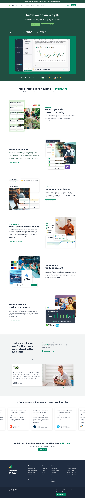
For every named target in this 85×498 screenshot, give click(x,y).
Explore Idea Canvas (50, 123)
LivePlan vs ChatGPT (71, 472)
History (43, 472)
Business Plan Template (56, 479)
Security (30, 479)
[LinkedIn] (13, 490)
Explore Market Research (15, 162)
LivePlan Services (55, 470)
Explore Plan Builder (50, 200)
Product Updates (32, 474)
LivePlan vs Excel (70, 470)
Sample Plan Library (55, 477)
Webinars (53, 472)
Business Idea (18, 359)
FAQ (29, 476)
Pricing (37, 5)
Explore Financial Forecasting (16, 241)
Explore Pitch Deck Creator (52, 281)
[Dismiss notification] (83, 1)
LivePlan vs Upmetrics (71, 474)
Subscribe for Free (61, 494)
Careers (43, 470)
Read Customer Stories (48, 351)
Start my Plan (42, 449)
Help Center (54, 468)
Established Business (50, 359)
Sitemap (53, 481)
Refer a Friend (54, 476)
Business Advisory (65, 359)
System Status (31, 477)
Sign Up (73, 5)
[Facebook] (11, 490)
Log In (68, 5)
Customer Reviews (32, 472)
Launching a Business (33, 359)
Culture (43, 474)
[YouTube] (16, 490)
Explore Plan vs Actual (15, 320)
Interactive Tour (31, 468)
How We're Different (32, 470)
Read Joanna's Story (67, 387)
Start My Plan (35, 25)
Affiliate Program (55, 474)
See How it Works (46, 25)
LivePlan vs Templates (71, 468)
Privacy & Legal (29, 493)
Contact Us (44, 468)
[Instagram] (9, 490)
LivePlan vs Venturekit (71, 476)
